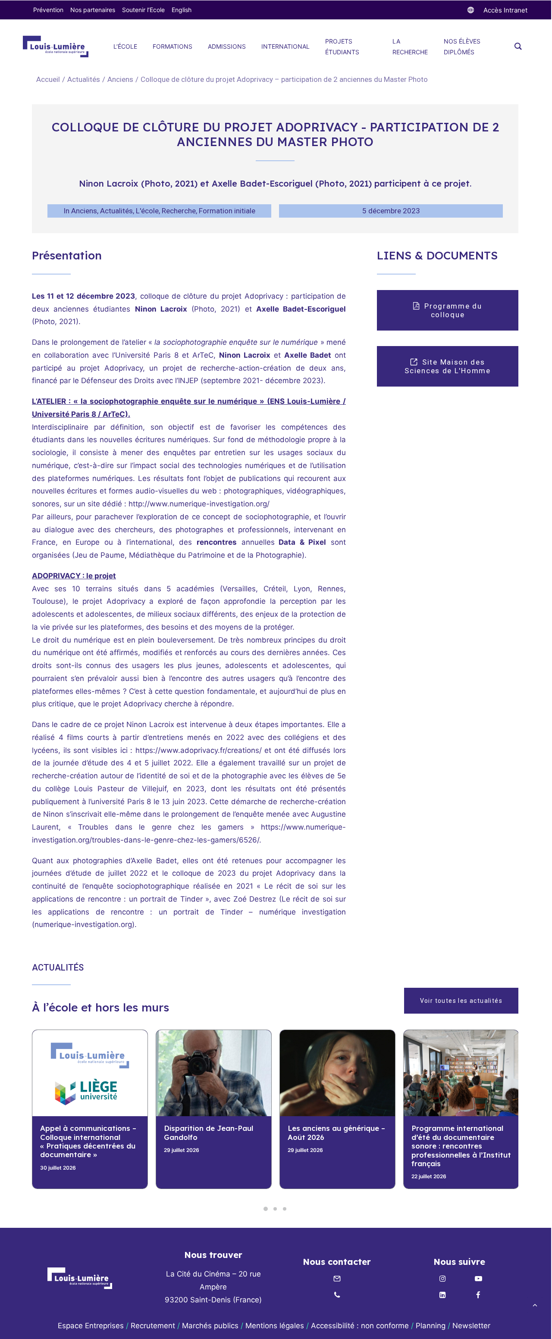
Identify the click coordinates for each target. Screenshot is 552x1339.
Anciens (120, 79)
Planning (430, 1325)
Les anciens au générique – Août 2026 (212, 1132)
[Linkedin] (442, 1295)
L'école (147, 210)
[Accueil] (79, 1278)
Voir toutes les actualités (461, 1000)
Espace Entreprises (91, 1325)
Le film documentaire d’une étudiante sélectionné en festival (461, 1137)
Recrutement (153, 1325)
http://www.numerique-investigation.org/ (199, 503)
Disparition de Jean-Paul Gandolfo (84, 1132)
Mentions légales (274, 1325)
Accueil (48, 79)
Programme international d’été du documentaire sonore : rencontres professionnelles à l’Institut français (337, 1146)
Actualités (83, 79)
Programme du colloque (454, 310)
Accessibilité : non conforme (360, 1325)
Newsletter (472, 1325)
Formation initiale (227, 210)
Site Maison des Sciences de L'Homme (447, 366)
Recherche (179, 210)
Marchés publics (210, 1325)
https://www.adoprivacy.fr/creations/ (198, 750)
